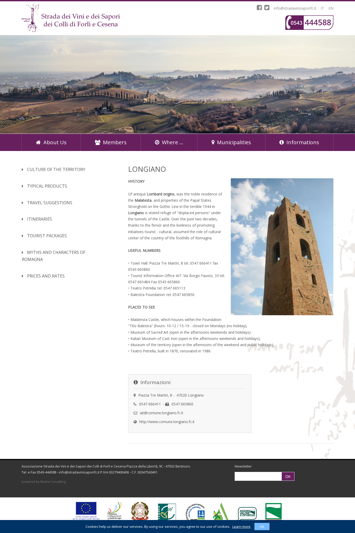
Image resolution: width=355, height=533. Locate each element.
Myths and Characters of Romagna (53, 255)
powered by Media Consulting (44, 481)
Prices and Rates (45, 276)
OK (262, 526)
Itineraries (39, 219)
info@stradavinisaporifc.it (295, 8)
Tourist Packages (46, 236)
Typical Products (46, 186)
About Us (55, 142)
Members (115, 142)
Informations (302, 142)
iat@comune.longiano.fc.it (161, 412)
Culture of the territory (55, 169)
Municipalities (234, 142)
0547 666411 (150, 404)
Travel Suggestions (49, 203)
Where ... (172, 142)
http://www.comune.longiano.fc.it (167, 421)
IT (322, 8)
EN (330, 8)
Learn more (241, 526)
